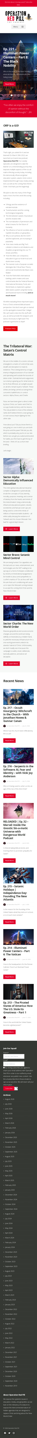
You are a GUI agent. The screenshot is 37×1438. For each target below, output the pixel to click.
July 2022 (8, 1328)
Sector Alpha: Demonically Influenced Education (18, 480)
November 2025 (11, 1142)
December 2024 (11, 1195)
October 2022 (10, 1319)
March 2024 (9, 1238)
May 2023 (8, 1285)
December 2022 (11, 1309)
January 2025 (10, 1190)
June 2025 (8, 1166)
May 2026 (8, 1113)
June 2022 (8, 1333)
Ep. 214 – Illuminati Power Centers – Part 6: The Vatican (16, 951)
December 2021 (11, 1352)
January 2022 (10, 1347)
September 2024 (11, 1209)
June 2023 (8, 1281)
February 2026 (10, 1128)
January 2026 (10, 1132)
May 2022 (8, 1338)
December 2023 (11, 1252)
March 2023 (9, 1295)
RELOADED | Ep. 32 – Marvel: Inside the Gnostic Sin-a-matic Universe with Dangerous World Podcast (15, 830)
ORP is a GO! (11, 125)
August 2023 (9, 1271)
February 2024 (10, 1242)
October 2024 (10, 1204)
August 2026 (9, 1099)
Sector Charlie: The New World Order (18, 625)
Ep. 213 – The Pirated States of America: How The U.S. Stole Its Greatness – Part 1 (17, 1007)
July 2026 (8, 1104)
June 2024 (8, 1223)
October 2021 (10, 1362)
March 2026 (9, 1123)
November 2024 (11, 1199)
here (18, 5)
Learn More (13, 529)
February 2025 (10, 1185)
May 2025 (8, 1171)
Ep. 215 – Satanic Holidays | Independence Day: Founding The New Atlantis (15, 892)
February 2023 (10, 1300)
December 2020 (11, 1371)
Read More (9, 84)
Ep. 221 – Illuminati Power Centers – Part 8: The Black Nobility (16, 57)
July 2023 (8, 1276)
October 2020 (10, 1376)
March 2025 (9, 1180)
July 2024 (8, 1218)
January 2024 (10, 1247)
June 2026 (8, 1109)
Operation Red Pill (14, 726)
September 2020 (11, 1381)
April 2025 (8, 1175)
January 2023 (10, 1304)
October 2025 (10, 1147)
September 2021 (11, 1367)
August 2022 (9, 1324)
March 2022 (9, 1343)
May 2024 (8, 1228)
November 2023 (11, 1257)
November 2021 (11, 1357)
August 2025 (9, 1156)
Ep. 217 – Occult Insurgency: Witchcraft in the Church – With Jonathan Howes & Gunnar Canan (17, 714)
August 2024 (9, 1214)
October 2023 (10, 1261)
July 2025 (8, 1161)
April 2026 (8, 1118)
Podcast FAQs (10, 328)
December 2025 (11, 1137)
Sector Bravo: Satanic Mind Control (16, 556)
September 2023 (11, 1266)
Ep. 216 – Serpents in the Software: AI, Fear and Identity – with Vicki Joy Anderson (18, 771)
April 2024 (8, 1233)
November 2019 (11, 1386)
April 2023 (8, 1290)
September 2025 (11, 1152)
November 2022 (11, 1314)
